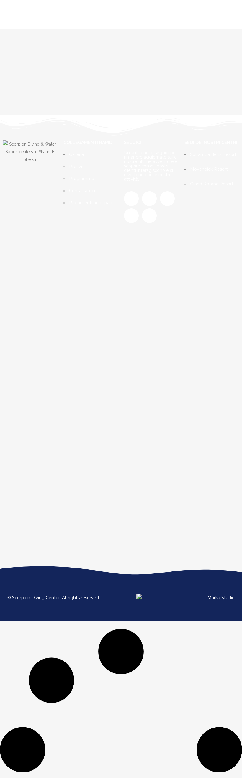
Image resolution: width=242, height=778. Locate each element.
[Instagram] (149, 198)
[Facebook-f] (131, 198)
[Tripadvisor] (167, 198)
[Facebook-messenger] (149, 215)
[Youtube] (131, 215)
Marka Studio (221, 597)
